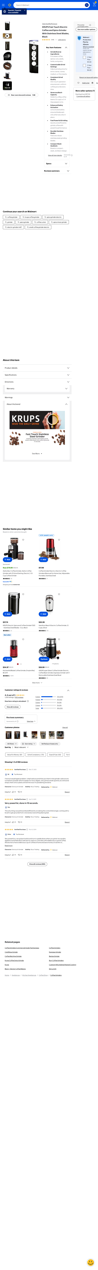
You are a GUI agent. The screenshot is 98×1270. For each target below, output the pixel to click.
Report (67, 792)
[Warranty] (66, 389)
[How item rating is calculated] (28, 701)
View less (30, 721)
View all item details (55, 155)
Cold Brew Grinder (11, 952)
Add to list (85, 83)
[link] (60, 735)
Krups (7, 965)
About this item (11, 360)
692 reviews (19, 697)
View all (65, 727)
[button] (29, 56)
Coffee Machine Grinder (13, 956)
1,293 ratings (62, 39)
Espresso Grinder (55, 952)
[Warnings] (68, 397)
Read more (8, 846)
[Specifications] (68, 375)
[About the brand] (66, 404)
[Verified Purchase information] (27, 769)
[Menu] (4, 5)
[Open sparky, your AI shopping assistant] (90, 1262)
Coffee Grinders (54, 948)
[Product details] (68, 368)
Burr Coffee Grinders (56, 960)
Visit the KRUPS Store (49, 24)
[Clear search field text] (83, 5)
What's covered (88, 46)
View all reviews (13, 707)
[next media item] (34, 54)
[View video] (34, 58)
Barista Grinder (54, 956)
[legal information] (90, 25)
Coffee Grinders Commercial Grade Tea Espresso (22, 948)
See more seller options (86, 29)
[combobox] (51, 5)
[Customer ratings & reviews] (68, 689)
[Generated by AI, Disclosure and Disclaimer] (72, 155)
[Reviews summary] (56, 40)
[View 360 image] (34, 63)
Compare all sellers (83, 96)
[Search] (87, 5)
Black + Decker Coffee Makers (15, 969)
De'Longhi (52, 969)
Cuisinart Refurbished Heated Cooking (62, 965)
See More (36, 453)
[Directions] (68, 382)
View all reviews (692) (37, 864)
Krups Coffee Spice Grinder (14, 960)
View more (36, 683)
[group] (54, 40)
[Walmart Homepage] (9, 5)
